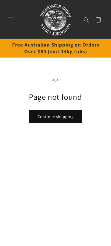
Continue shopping (55, 116)
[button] (11, 20)
